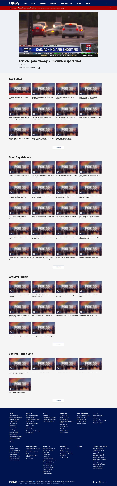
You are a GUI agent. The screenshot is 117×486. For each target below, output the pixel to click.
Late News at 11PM (14, 456)
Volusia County (13, 434)
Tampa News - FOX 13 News (32, 452)
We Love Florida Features (83, 415)
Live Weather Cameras (32, 415)
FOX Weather (29, 429)
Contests (80, 446)
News (11, 413)
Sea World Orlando (81, 421)
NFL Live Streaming (98, 448)
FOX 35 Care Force (64, 417)
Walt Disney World (81, 419)
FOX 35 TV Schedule (14, 450)
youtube (103, 482)
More (88, 3)
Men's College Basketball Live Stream (99, 460)
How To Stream (13, 448)
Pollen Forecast (30, 427)
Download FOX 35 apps (49, 462)
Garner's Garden (64, 426)
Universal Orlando (81, 423)
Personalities (46, 454)
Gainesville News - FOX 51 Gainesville (33, 449)
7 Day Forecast (30, 421)
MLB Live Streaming (98, 454)
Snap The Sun (29, 432)
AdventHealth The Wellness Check (67, 422)
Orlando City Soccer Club (99, 421)
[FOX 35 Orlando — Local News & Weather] (14, 3)
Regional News (31, 446)
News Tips (63, 446)
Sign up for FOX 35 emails (49, 460)
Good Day (63, 413)
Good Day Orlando (14, 452)
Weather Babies (64, 419)
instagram (100, 482)
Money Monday (64, 432)
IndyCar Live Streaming (99, 457)
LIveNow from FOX (14, 458)
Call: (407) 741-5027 (65, 448)
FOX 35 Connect (64, 457)
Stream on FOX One (100, 446)
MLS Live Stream (97, 468)
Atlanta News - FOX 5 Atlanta (31, 455)
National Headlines (14, 419)
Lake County (12, 425)
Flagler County (13, 423)
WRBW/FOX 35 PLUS (48, 467)
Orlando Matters (13, 454)
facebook (93, 482)
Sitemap (11, 441)
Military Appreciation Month (14, 439)
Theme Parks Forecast (32, 423)
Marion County (13, 427)
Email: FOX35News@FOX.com (66, 451)
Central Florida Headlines (15, 417)
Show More (58, 147)
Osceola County (13, 431)
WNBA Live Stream (98, 466)
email (106, 482)
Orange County (13, 429)
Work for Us (46, 456)
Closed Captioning (47, 469)
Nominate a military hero (15, 436)
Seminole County (13, 432)
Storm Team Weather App (33, 431)
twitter (96, 482)
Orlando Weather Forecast (33, 419)
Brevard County (13, 421)
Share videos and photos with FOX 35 (66, 454)
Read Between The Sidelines (98, 416)
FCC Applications (47, 473)
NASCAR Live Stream (98, 455)
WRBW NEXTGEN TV (48, 465)
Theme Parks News (82, 417)
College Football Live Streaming (98, 451)
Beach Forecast (30, 425)
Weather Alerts (30, 417)
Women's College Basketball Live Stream (99, 463)
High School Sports (98, 422)
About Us (46, 446)
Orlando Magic (97, 419)
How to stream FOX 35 (49, 448)
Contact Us (46, 452)
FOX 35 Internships (48, 458)
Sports (95, 413)
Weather (29, 413)
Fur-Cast (62, 428)
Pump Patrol (46, 415)
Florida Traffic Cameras (49, 421)
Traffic (45, 413)
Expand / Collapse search (107, 3)
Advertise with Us (47, 464)
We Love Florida (64, 415)
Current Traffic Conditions (49, 417)
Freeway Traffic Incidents (49, 419)
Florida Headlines (13, 415)
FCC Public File (46, 471)
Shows (11, 446)
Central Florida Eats (14, 460)
